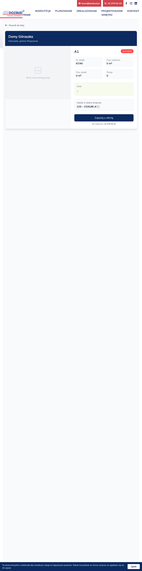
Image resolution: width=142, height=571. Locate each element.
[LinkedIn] (136, 3)
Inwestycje (43, 10)
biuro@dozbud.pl (91, 3)
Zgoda (133, 566)
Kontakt (133, 10)
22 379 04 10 (115, 3)
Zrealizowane (87, 10)
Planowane (63, 10)
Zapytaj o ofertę (104, 117)
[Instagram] (131, 3)
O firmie (26, 12)
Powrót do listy (16, 25)
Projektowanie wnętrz (112, 12)
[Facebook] (126, 3)
